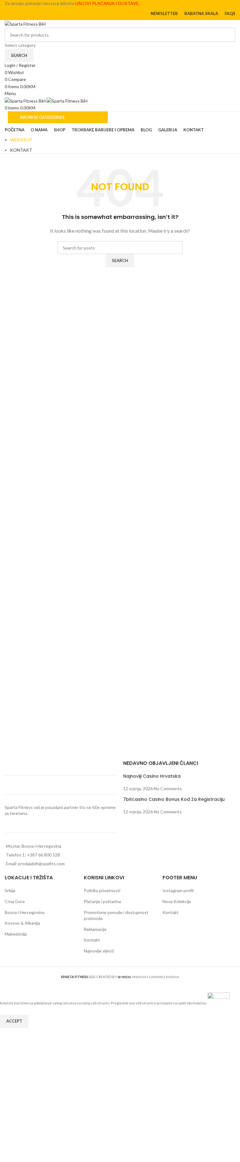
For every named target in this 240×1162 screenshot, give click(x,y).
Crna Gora (15, 901)
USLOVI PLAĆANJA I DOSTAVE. (107, 3)
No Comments (168, 788)
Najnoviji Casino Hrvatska (152, 776)
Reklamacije (95, 929)
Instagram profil (177, 890)
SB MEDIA (124, 977)
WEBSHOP (21, 139)
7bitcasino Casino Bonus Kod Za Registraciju (174, 799)
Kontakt (92, 939)
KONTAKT (21, 150)
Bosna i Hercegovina (24, 912)
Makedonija (16, 934)
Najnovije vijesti (99, 950)
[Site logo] (25, 23)
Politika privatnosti (102, 890)
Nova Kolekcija (176, 901)
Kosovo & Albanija (22, 923)
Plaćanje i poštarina (102, 901)
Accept (14, 1020)
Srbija (10, 890)
